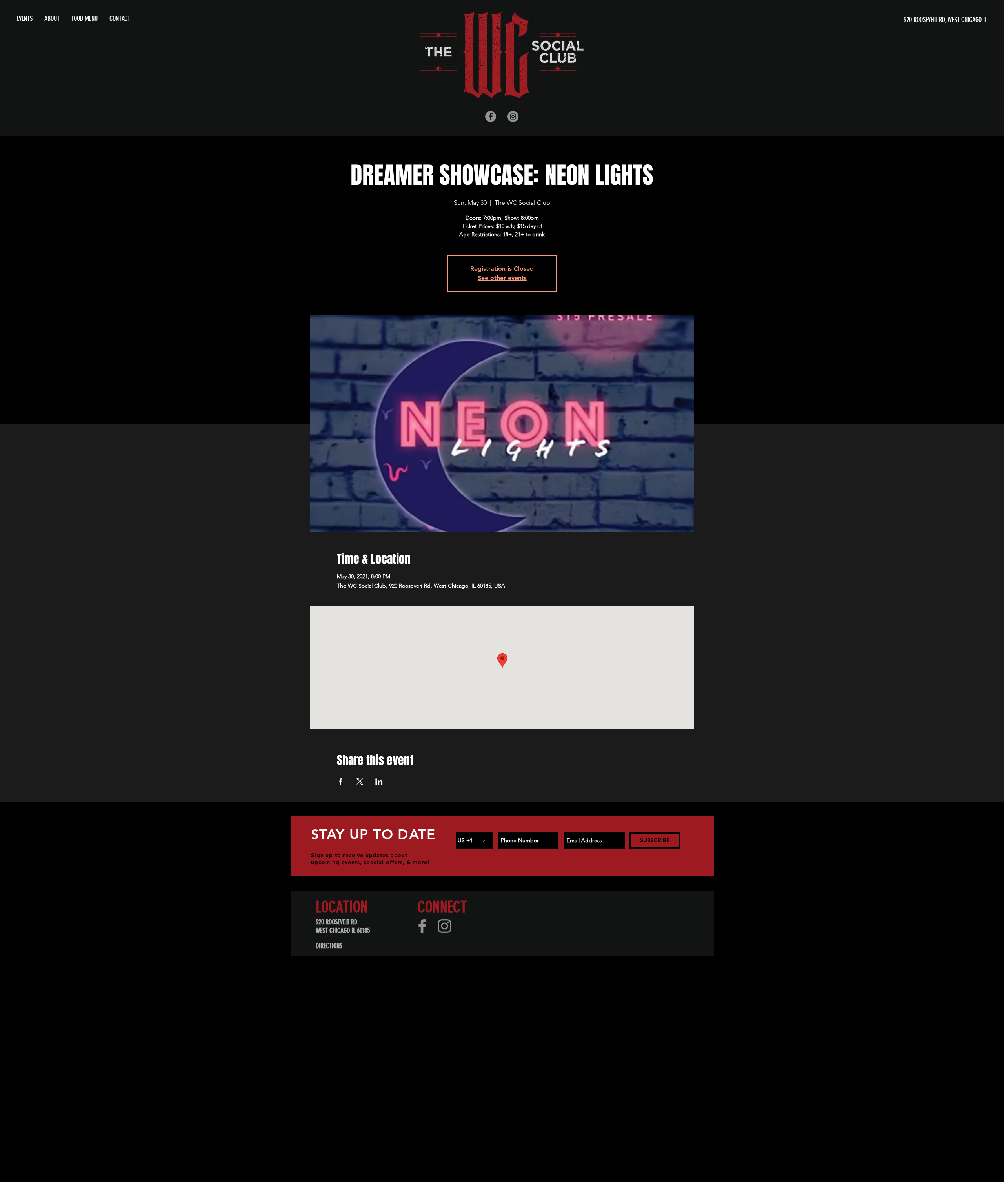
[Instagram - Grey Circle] (512, 116)
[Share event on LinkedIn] (379, 781)
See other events (502, 278)
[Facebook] (422, 926)
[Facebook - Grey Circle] (490, 116)
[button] (51, 18)
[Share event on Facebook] (340, 781)
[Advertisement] (235, 1016)
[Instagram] (444, 926)
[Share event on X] (360, 781)
